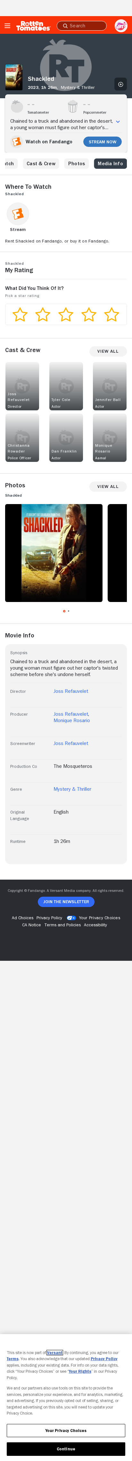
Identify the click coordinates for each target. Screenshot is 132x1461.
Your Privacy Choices (99, 917)
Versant (54, 1353)
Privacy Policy (104, 1359)
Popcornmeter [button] (94, 112)
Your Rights (80, 1371)
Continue (66, 1449)
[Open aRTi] (121, 26)
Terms (13, 1359)
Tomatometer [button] (38, 112)
